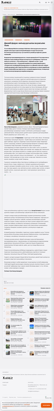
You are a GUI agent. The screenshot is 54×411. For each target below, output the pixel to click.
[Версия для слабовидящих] (46, 2)
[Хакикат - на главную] (7, 2)
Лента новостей (11, 14)
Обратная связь (12, 397)
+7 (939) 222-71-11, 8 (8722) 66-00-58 (37, 388)
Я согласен (46, 405)
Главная (4, 14)
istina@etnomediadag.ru (33, 391)
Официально (18, 39)
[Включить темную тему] (43, 2)
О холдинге (5, 397)
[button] (51, 2)
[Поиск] (39, 2)
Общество (26, 39)
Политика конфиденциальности (24, 397)
